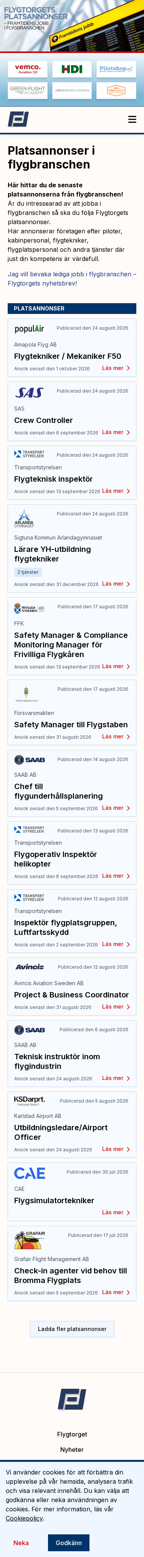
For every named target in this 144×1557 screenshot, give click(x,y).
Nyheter (72, 1449)
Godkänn (69, 1543)
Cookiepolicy (24, 1518)
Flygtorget (72, 1434)
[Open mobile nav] (132, 120)
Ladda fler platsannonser (72, 1329)
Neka (21, 1543)
